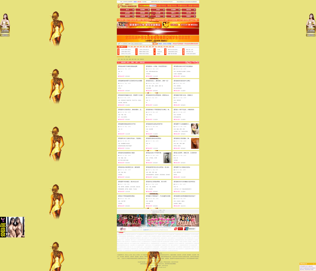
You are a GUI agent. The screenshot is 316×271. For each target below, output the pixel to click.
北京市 (122, 49)
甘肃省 (175, 51)
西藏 (169, 53)
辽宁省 (125, 53)
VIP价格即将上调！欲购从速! (306, 266)
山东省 (129, 53)
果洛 (122, 59)
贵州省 (175, 49)
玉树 (138, 59)
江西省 (147, 51)
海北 (124, 59)
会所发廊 (127, 13)
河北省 (129, 49)
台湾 (192, 49)
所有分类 (142, 62)
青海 (173, 53)
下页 (164, 210)
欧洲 (190, 51)
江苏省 (143, 49)
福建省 (140, 51)
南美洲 (194, 53)
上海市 (140, 49)
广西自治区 (159, 51)
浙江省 (147, 49)
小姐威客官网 (146, 229)
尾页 (161, 210)
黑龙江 (129, 51)
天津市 (125, 49)
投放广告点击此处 (158, 253)
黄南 (135, 59)
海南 (130, 59)
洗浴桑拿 (173, 9)
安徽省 (143, 51)
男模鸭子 (188, 16)
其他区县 (142, 59)
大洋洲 (187, 53)
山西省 (122, 51)
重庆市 (169, 49)
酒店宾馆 (188, 9)
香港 (187, 49)
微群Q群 (173, 16)
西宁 (119, 59)
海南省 (158, 53)
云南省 (169, 51)
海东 (127, 59)
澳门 (190, 49)
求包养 (158, 9)
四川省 (172, 49)
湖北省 (143, 53)
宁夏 (171, 53)
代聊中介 (173, 13)
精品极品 (158, 16)
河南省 (147, 53)
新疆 (176, 53)
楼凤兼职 (142, 13)
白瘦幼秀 (142, 16)
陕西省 (172, 51)
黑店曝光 (142, 9)
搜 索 (155, 43)
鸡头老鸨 (188, 13)
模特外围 (127, 16)
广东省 (158, 49)
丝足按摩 (158, 13)
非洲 (192, 51)
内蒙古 (125, 51)
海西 (133, 59)
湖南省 (140, 53)
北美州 (190, 53)
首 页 (127, 9)
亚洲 (187, 51)
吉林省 (122, 53)
